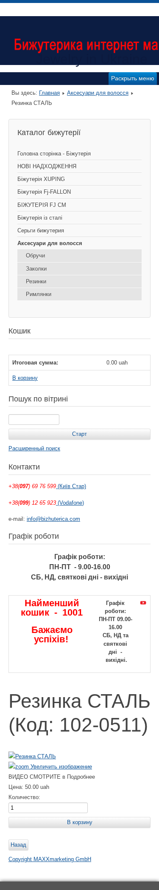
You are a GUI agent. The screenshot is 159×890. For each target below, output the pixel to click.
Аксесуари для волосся (97, 93)
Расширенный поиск (34, 448)
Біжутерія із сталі (39, 218)
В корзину (25, 378)
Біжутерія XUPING (41, 179)
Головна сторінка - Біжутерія (54, 153)
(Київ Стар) (71, 486)
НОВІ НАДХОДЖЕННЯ (46, 166)
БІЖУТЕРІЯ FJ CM (41, 205)
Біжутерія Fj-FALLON (44, 192)
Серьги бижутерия (40, 230)
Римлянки (38, 294)
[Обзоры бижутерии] (143, 603)
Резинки (36, 281)
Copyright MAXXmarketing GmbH (49, 859)
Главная (49, 93)
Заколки (36, 269)
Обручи (35, 255)
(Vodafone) (70, 503)
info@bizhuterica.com (53, 519)
